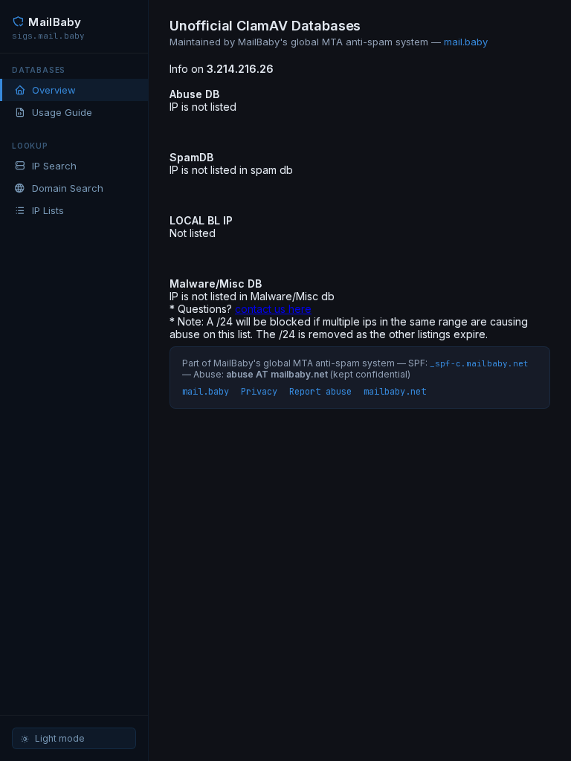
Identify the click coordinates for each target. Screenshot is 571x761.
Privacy (259, 392)
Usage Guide (62, 112)
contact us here (273, 308)
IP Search (54, 166)
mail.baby (466, 42)
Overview (54, 90)
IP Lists (48, 210)
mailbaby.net (395, 392)
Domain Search (67, 188)
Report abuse (320, 392)
